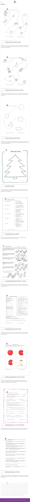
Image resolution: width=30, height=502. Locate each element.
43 (3, 487)
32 (9, 486)
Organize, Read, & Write (12, 471)
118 (13, 495)
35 (15, 486)
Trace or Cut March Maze (13, 42)
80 (21, 490)
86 (5, 492)
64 (17, 489)
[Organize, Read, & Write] (15, 452)
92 (17, 492)
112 (1, 495)
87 (7, 492)
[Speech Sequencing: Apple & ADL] (15, 357)
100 (5, 493)
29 (3, 486)
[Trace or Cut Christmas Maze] (15, 71)
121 (19, 495)
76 (13, 490)
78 (17, 490)
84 (1, 492)
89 (11, 492)
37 (19, 486)
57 (3, 489)
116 (9, 495)
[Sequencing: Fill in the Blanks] (15, 405)
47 (11, 487)
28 (1, 486)
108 (21, 493)
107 (19, 493)
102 (9, 493)
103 (11, 493)
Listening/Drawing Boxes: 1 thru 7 (16, 280)
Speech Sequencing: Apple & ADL (15, 376)
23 (19, 484)
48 (13, 487)
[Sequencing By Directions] (15, 309)
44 (5, 487)
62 (13, 489)
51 (19, 487)
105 (15, 493)
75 (11, 490)
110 (25, 493)
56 (1, 489)
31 (7, 486)
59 (7, 489)
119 (15, 495)
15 (3, 484)
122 (21, 495)
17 (7, 484)
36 (17, 486)
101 (7, 493)
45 (7, 487)
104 (13, 493)
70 (1, 490)
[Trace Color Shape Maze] (15, 119)
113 (3, 495)
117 (11, 495)
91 (15, 492)
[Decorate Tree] (15, 166)
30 (5, 486)
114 (5, 495)
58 (5, 489)
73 (7, 490)
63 (15, 489)
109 (23, 493)
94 (21, 492)
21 (15, 484)
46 (9, 487)
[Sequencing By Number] (15, 214)
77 (15, 490)
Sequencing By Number (12, 233)
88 (9, 492)
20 (13, 484)
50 (17, 487)
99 (3, 493)
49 (15, 487)
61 (11, 489)
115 (7, 495)
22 (17, 484)
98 (1, 493)
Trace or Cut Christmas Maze (14, 90)
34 (13, 486)
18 (9, 484)
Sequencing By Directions (13, 328)
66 (21, 489)
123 (23, 495)
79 (19, 490)
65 (19, 489)
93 (19, 492)
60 (9, 489)
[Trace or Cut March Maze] (15, 23)
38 (21, 486)
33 (11, 486)
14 (1, 484)
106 (17, 493)
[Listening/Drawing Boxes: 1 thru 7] (15, 261)
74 (9, 490)
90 (13, 492)
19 (11, 484)
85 (3, 492)
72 (5, 490)
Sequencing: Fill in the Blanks (14, 424)
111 (26, 493)
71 (3, 490)
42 (1, 487)
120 (17, 495)
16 (5, 484)
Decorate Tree (9, 185)
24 (21, 484)
